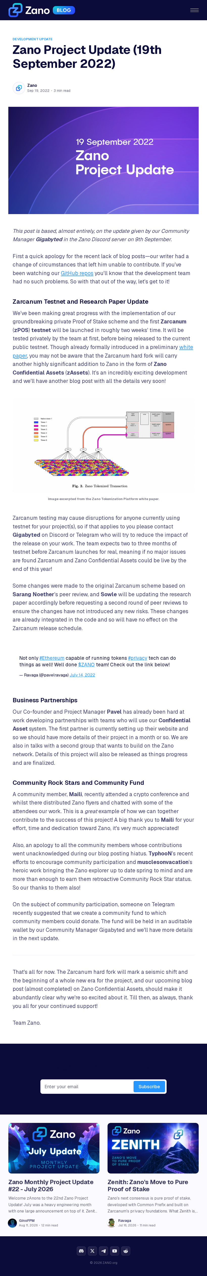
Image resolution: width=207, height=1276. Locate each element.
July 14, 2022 (82, 675)
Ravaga (124, 1220)
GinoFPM (27, 1220)
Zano (32, 85)
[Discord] (81, 1251)
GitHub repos (77, 273)
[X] (92, 1251)
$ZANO (86, 665)
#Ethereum (52, 658)
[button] (194, 10)
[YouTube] (114, 1251)
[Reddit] (125, 1251)
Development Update (33, 39)
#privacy (137, 658)
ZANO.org (109, 1263)
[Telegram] (103, 1251)
